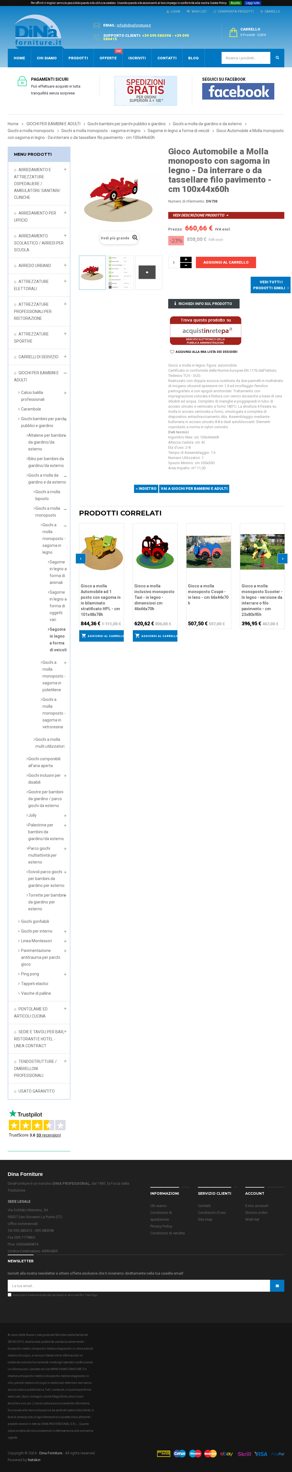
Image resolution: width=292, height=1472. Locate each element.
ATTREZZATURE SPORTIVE (31, 337)
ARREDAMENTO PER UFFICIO (35, 217)
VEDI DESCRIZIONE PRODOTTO (198, 215)
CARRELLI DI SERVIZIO (38, 357)
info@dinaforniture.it (134, 25)
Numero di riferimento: (186, 201)
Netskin (34, 1460)
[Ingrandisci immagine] (119, 541)
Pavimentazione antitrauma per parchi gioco (40, 957)
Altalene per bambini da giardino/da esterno (47, 442)
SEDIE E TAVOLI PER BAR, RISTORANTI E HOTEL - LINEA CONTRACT (39, 1039)
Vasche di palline (36, 993)
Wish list (252, 1219)
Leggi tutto (252, 3)
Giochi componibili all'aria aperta (44, 762)
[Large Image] (220, 1453)
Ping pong (30, 974)
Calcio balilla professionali (32, 396)
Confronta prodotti (235, 11)
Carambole (31, 409)
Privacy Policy (161, 1226)
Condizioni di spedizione (161, 1216)
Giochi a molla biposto (47, 495)
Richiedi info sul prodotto (205, 304)
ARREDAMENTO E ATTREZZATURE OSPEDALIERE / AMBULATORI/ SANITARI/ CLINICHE (37, 183)
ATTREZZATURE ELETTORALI (31, 285)
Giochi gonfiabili (35, 921)
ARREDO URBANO (35, 265)
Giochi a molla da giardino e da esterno (47, 478)
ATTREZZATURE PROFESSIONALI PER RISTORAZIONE (33, 311)
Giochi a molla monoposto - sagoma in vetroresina (54, 713)
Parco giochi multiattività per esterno (42, 855)
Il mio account (256, 1206)
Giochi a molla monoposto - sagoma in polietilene (54, 676)
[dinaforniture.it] (39, 32)
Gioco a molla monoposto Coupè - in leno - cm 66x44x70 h (208, 594)
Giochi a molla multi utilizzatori (49, 743)
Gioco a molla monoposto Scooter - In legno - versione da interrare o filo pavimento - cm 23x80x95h (262, 600)
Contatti (204, 1206)
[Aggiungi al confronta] (119, 534)
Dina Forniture (50, 1453)
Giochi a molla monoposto (47, 511)
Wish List (198, 11)
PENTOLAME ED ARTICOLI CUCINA (31, 1012)
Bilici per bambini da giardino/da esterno (46, 462)
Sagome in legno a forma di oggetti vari (58, 606)
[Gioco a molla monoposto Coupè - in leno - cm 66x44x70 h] (208, 551)
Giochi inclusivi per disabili (44, 778)
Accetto (235, 3)
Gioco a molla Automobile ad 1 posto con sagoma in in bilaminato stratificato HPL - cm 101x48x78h (101, 600)
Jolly (32, 815)
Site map (205, 1219)
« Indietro (146, 488)
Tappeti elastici (34, 983)
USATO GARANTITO (37, 1091)
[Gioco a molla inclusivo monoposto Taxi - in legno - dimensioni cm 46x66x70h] (155, 551)
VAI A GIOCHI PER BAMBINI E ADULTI (194, 488)
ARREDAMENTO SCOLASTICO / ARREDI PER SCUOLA (39, 243)
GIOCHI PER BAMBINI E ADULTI (36, 376)
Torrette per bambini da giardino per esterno (46, 902)
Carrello (271, 11)
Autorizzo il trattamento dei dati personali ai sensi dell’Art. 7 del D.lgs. (55, 1295)
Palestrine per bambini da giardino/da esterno (46, 832)
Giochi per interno (36, 931)
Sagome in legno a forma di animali (58, 572)
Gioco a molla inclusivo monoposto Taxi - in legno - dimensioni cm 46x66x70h (154, 597)
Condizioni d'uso (212, 1212)
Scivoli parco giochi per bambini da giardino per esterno (46, 879)
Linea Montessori (36, 941)
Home (13, 124)
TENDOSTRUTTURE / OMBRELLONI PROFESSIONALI (35, 1068)
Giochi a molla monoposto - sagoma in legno (54, 539)
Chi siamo (158, 1206)
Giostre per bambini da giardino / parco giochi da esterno (45, 799)
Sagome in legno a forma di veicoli (58, 639)
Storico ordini (256, 1212)
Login (174, 11)
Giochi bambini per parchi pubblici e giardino (43, 422)
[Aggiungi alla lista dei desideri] (119, 526)
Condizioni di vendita (167, 1233)
